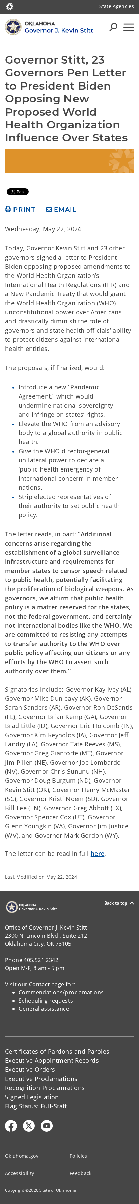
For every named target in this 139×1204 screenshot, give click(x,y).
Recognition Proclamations (45, 1088)
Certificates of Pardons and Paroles (57, 1051)
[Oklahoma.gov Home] (10, 6)
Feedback (81, 1173)
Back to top (116, 903)
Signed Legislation (32, 1097)
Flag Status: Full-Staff (36, 1106)
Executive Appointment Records (52, 1060)
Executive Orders (30, 1069)
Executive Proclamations (41, 1079)
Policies (78, 1156)
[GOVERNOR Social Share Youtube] (47, 1126)
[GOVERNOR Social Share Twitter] (29, 1126)
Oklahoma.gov (21, 1156)
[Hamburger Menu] (128, 27)
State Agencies (116, 6)
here (98, 853)
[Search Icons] (113, 27)
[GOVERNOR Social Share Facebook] (11, 1126)
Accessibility (19, 1173)
